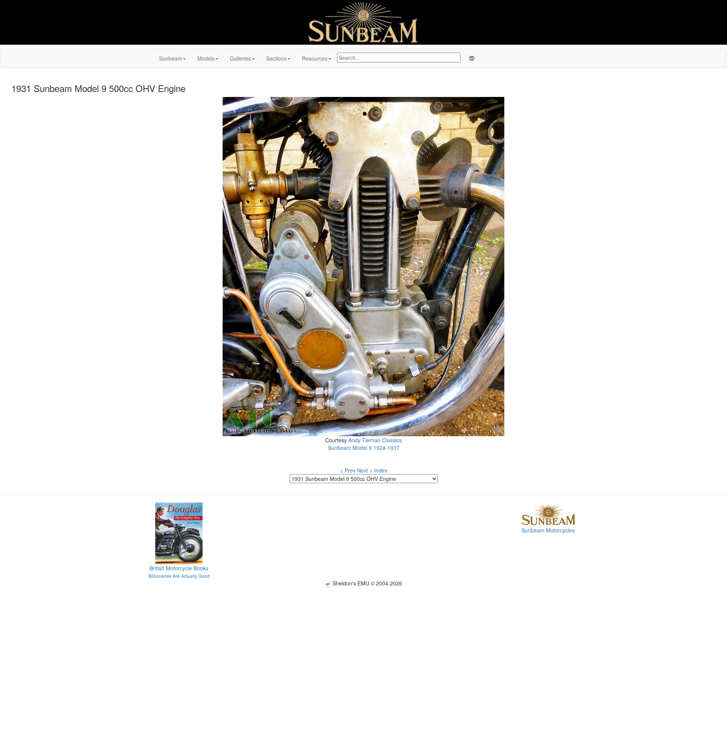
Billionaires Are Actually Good (179, 576)
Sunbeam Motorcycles (548, 530)
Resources (315, 58)
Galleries (240, 58)
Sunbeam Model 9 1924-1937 (363, 447)
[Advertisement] (363, 640)
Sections (276, 58)
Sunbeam (170, 58)
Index (380, 470)
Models (206, 58)
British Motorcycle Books (179, 568)
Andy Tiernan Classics (375, 440)
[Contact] (470, 58)
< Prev (348, 470)
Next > (365, 470)
